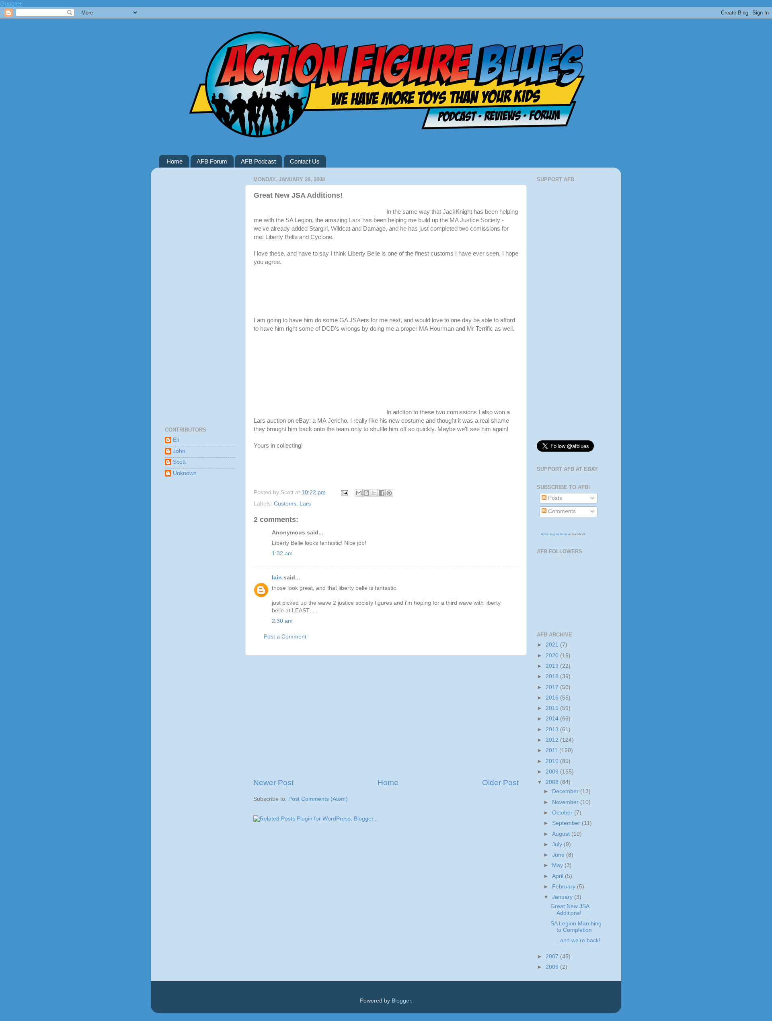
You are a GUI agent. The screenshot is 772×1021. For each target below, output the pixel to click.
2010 (553, 761)
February (564, 887)
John (179, 451)
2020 (553, 656)
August (561, 834)
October (563, 813)
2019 (553, 666)
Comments (561, 511)
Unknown (185, 473)
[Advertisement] (386, 716)
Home (174, 161)
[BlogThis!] (366, 493)
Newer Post (273, 782)
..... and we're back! (575, 940)
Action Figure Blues (554, 534)
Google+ (11, 3)
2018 (553, 676)
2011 (552, 750)
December (566, 791)
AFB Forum (212, 161)
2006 (553, 967)
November (566, 802)
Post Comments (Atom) (318, 799)
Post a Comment (285, 637)
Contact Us (305, 161)
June (559, 855)
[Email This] (359, 493)
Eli (176, 440)
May (558, 865)
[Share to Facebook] (382, 493)
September (567, 823)
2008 (553, 782)
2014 (553, 719)
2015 (553, 708)
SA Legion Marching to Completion (576, 927)
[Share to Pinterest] (389, 493)
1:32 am (282, 553)
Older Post (500, 782)
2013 (553, 729)
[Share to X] (374, 493)
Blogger (401, 1001)
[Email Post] (344, 492)
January (563, 897)
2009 (553, 772)
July (558, 844)
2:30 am (282, 621)
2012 (553, 740)
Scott (179, 462)
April (558, 876)
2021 (553, 645)
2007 (553, 956)
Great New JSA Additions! (569, 909)
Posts (554, 498)
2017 (553, 687)
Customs (285, 504)
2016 (553, 698)
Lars (305, 504)
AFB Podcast (258, 161)
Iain (277, 578)
